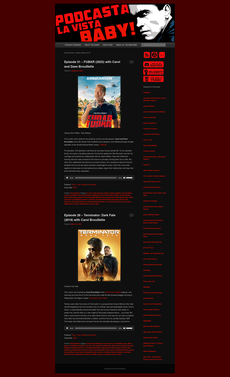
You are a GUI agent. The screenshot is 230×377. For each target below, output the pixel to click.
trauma (100, 354)
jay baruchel (124, 197)
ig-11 (84, 348)
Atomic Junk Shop (149, 117)
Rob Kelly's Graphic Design (152, 293)
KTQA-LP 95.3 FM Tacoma (152, 228)
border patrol (107, 343)
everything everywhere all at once (80, 346)
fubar (66, 197)
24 (87, 193)
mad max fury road (89, 350)
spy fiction (114, 199)
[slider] (129, 177)
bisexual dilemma (96, 343)
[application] (99, 177)
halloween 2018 (77, 348)
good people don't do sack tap (100, 197)
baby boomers (98, 193)
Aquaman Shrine (149, 106)
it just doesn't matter (108, 348)
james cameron (121, 348)
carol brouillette (126, 193)
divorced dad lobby (84, 195)
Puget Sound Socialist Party (152, 276)
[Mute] (124, 178)
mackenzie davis (76, 350)
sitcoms (92, 199)
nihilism (71, 352)
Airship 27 (146, 92)
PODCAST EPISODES (73, 45)
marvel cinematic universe (119, 350)
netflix (131, 197)
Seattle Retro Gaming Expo (152, 304)
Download (92, 184)
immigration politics (94, 348)
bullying (118, 193)
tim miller (93, 354)
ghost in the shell (127, 346)
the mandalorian (76, 354)
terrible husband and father (95, 202)
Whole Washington (149, 351)
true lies (76, 204)
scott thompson (76, 199)
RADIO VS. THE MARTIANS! (126, 45)
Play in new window (79, 184)
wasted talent (84, 204)
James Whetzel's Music (151, 214)
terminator (119, 352)
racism (100, 352)
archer (90, 193)
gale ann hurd (116, 346)
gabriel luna (72, 197)
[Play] (67, 178)
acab (87, 343)
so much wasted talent (103, 199)
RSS (75, 187)
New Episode (75, 193)
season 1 (85, 199)
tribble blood (68, 204)
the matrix (86, 354)
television (82, 202)
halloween (67, 348)
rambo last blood (109, 352)
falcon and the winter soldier (109, 195)
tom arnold (109, 202)
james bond (115, 197)
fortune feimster (125, 195)
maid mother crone (103, 350)
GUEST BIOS (107, 45)
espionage (95, 195)
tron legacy (107, 354)
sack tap (67, 199)
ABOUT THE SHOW (92, 45)
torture (128, 202)
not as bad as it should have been (86, 352)
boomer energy (109, 193)
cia (65, 195)
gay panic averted (83, 197)
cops (125, 343)
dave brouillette (72, 195)
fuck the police (98, 346)
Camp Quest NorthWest (151, 134)
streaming (74, 202)
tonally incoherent (120, 202)
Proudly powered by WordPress (115, 369)
